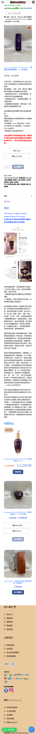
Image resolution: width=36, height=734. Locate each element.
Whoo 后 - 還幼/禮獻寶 (24, 17)
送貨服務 (10, 715)
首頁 (7, 17)
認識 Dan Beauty (12, 722)
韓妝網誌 (10, 625)
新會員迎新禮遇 (12, 707)
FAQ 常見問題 (11, 711)
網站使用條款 (11, 656)
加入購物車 (18, 167)
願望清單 (10, 618)
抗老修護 (10, 184)
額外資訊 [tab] (7, 202)
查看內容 (18, 472)
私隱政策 (10, 649)
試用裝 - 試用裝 (13, 182)
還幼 (27, 184)
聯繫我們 (10, 622)
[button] (29, 27)
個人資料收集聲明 (13, 652)
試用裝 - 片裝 (16, 180)
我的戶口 (10, 614)
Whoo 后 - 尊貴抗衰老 (19, 178)
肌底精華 (22, 184)
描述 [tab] (5, 196)
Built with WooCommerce (20, 733)
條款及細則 (10, 645)
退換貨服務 (10, 718)
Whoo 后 (13, 17)
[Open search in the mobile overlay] (18, 13)
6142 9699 (28, 8)
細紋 (18, 184)
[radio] (17, 150)
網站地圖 (10, 629)
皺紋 (14, 184)
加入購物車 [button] (18, 592)
